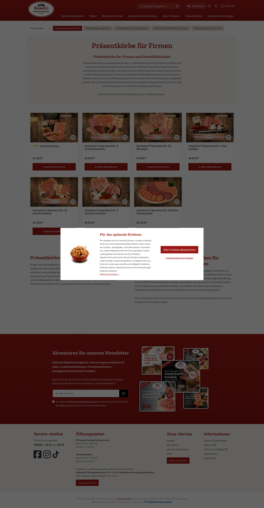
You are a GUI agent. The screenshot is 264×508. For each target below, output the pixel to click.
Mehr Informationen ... (110, 274)
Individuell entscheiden (179, 258)
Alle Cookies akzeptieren (179, 249)
